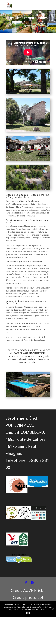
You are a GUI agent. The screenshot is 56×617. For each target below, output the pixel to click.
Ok (28, 613)
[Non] (52, 609)
